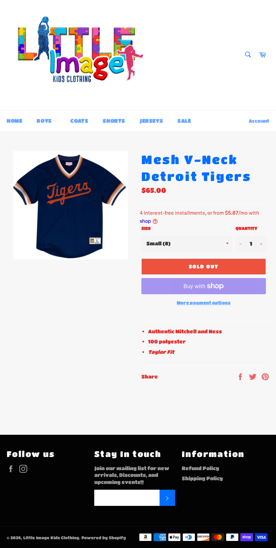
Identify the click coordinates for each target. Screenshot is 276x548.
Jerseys (151, 121)
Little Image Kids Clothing (51, 537)
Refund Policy (200, 468)
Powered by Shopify (103, 537)
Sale (184, 121)
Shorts (114, 121)
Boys (45, 121)
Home (14, 121)
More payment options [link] (204, 302)
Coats (79, 121)
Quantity (246, 228)
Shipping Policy (202, 478)
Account (259, 120)
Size (145, 228)
